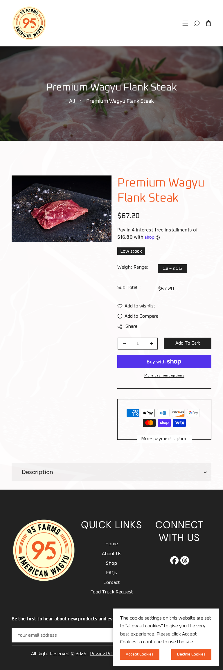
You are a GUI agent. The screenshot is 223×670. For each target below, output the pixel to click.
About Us (111, 553)
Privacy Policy (104, 653)
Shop (111, 563)
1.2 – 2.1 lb (172, 269)
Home (111, 544)
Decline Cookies (191, 654)
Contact (111, 582)
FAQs (111, 573)
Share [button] (131, 326)
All (72, 101)
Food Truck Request (111, 592)
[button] (185, 23)
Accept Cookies (140, 654)
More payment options (164, 375)
